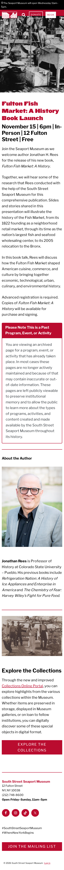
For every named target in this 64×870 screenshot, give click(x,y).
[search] (23, 15)
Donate (36, 14)
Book (50, 14)
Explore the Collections (32, 747)
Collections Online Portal (22, 686)
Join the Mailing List (32, 846)
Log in (47, 863)
